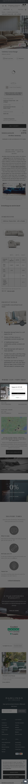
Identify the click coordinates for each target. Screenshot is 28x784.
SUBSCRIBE (18, 393)
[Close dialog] (26, 385)
